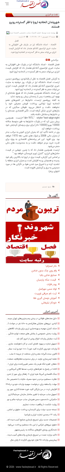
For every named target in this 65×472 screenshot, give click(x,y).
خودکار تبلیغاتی (49, 303)
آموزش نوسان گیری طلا (45, 298)
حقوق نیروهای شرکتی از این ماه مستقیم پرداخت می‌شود (32, 425)
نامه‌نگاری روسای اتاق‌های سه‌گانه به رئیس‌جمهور (36, 430)
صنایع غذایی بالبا (49, 275)
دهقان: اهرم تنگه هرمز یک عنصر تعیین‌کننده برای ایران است (30, 364)
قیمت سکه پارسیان (47, 280)
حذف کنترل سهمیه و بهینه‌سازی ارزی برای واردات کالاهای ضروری (29, 329)
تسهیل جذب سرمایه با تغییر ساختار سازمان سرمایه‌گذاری (32, 394)
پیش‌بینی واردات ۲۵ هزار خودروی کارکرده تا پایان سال (33, 440)
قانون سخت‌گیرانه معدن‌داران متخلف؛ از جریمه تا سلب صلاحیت (29, 354)
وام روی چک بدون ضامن (45, 271)
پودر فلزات (52, 284)
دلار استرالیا (52, 266)
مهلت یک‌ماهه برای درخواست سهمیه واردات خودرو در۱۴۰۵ (31, 384)
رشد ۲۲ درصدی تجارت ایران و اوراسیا (40, 415)
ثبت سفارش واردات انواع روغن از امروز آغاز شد (37, 339)
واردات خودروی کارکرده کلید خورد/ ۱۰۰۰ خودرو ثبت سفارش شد (29, 349)
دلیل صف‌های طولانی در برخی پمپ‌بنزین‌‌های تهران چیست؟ (31, 318)
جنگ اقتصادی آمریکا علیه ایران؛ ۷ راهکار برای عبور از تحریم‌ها (30, 374)
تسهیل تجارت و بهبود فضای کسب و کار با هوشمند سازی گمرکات (29, 344)
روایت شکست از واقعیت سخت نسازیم (40, 405)
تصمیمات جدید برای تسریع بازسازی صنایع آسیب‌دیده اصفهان (30, 420)
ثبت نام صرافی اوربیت (46, 294)
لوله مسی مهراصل (48, 289)
